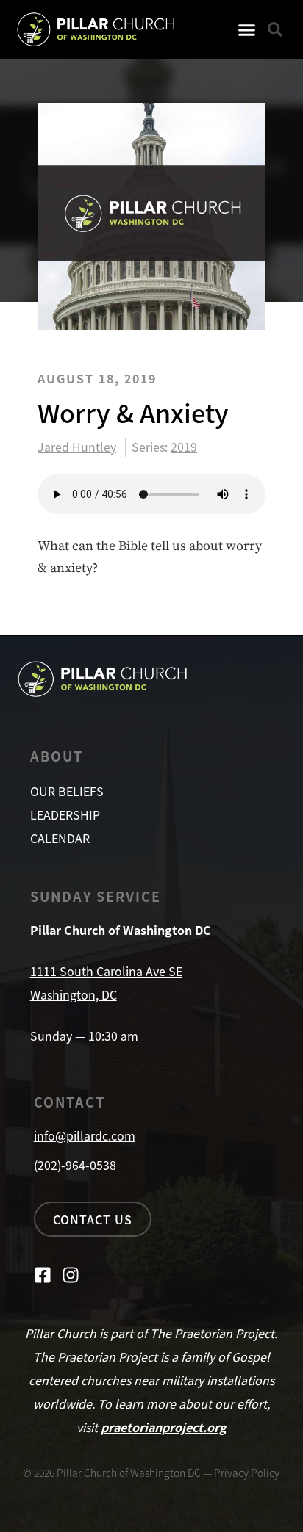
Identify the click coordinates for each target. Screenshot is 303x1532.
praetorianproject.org (164, 1427)
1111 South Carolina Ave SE (106, 971)
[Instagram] (70, 1275)
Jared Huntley (77, 447)
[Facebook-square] (42, 1275)
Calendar (60, 838)
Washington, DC (73, 994)
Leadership (65, 814)
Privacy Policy (246, 1472)
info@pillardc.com (84, 1135)
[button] (247, 29)
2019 (184, 446)
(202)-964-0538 (75, 1165)
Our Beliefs (67, 791)
